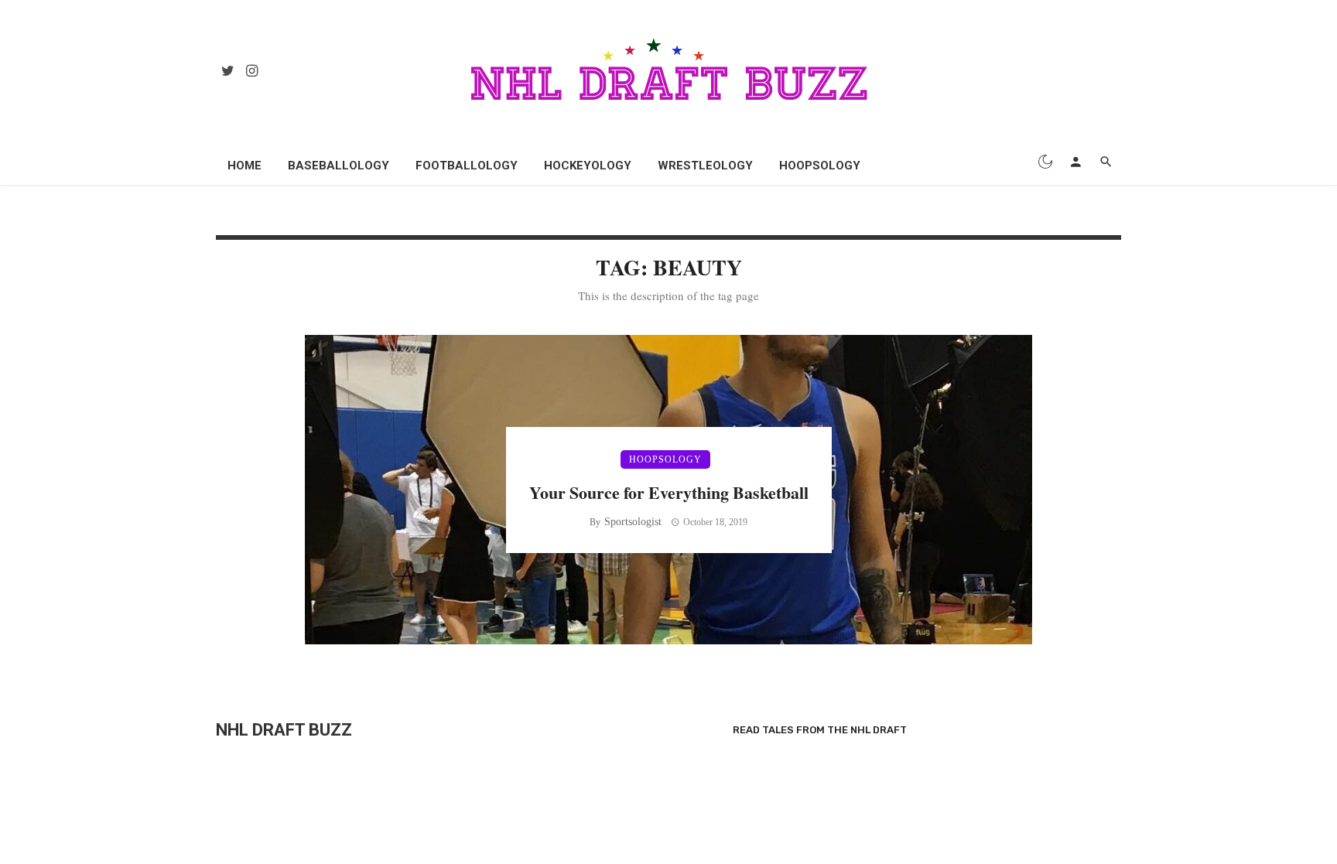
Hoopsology (665, 459)
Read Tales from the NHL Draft (820, 730)
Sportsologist (633, 522)
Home (244, 165)
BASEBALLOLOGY (338, 165)
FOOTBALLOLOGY (466, 165)
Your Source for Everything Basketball (669, 492)
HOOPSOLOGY (819, 165)
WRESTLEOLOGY (705, 165)
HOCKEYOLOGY (587, 165)
